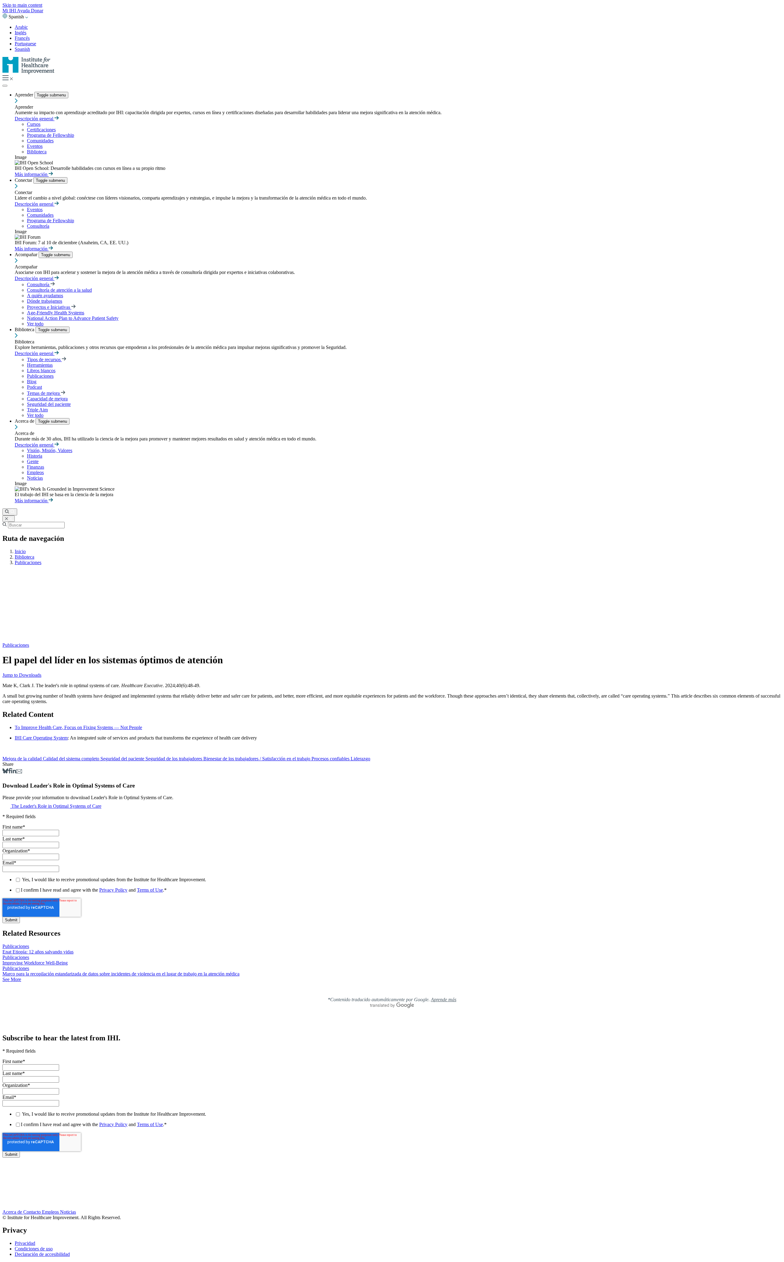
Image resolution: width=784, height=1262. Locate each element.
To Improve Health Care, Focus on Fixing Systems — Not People (78, 727)
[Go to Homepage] (28, 72)
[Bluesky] (5, 771)
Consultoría (38, 226)
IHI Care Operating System (41, 737)
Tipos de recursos (44, 359)
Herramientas (40, 365)
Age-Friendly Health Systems (55, 312)
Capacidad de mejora (47, 398)
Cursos (33, 124)
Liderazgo (360, 758)
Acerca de (25, 421)
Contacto (32, 1212)
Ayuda (24, 10)
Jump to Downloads (21, 675)
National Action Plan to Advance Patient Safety (73, 318)
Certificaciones (41, 129)
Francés (22, 38)
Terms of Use (150, 890)
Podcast (34, 387)
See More (11, 979)
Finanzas (35, 467)
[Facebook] (9, 771)
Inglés (20, 32)
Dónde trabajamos (44, 301)
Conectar (24, 180)
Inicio (20, 551)
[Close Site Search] (8, 518)
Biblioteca (37, 151)
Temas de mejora (44, 393)
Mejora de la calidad (22, 758)
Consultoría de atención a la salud (59, 290)
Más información (32, 174)
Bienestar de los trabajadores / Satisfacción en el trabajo (257, 758)
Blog (31, 381)
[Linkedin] (13, 771)
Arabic (21, 27)
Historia (34, 456)
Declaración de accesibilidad (42, 1254)
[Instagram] (392, 1199)
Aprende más (443, 999)
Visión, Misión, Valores (49, 450)
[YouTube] (392, 1193)
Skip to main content (22, 5)
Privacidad (25, 1243)
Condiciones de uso (34, 1248)
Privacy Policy (113, 890)
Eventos (35, 146)
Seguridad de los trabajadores (174, 758)
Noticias (35, 478)
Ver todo (35, 323)
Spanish (22, 49)
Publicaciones (40, 376)
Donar (37, 10)
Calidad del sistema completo (71, 758)
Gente (33, 461)
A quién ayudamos (45, 295)
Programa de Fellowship (50, 135)
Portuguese (25, 43)
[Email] (19, 771)
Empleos (35, 472)
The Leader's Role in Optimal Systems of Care (56, 806)
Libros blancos (41, 370)
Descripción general (35, 118)
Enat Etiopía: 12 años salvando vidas (38, 951)
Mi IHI (9, 10)
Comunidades (40, 140)
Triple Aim (37, 409)
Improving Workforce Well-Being (35, 962)
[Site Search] (9, 511)
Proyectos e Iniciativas (49, 307)
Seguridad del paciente (49, 404)
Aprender (24, 94)
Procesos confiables (331, 758)
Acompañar (27, 254)
